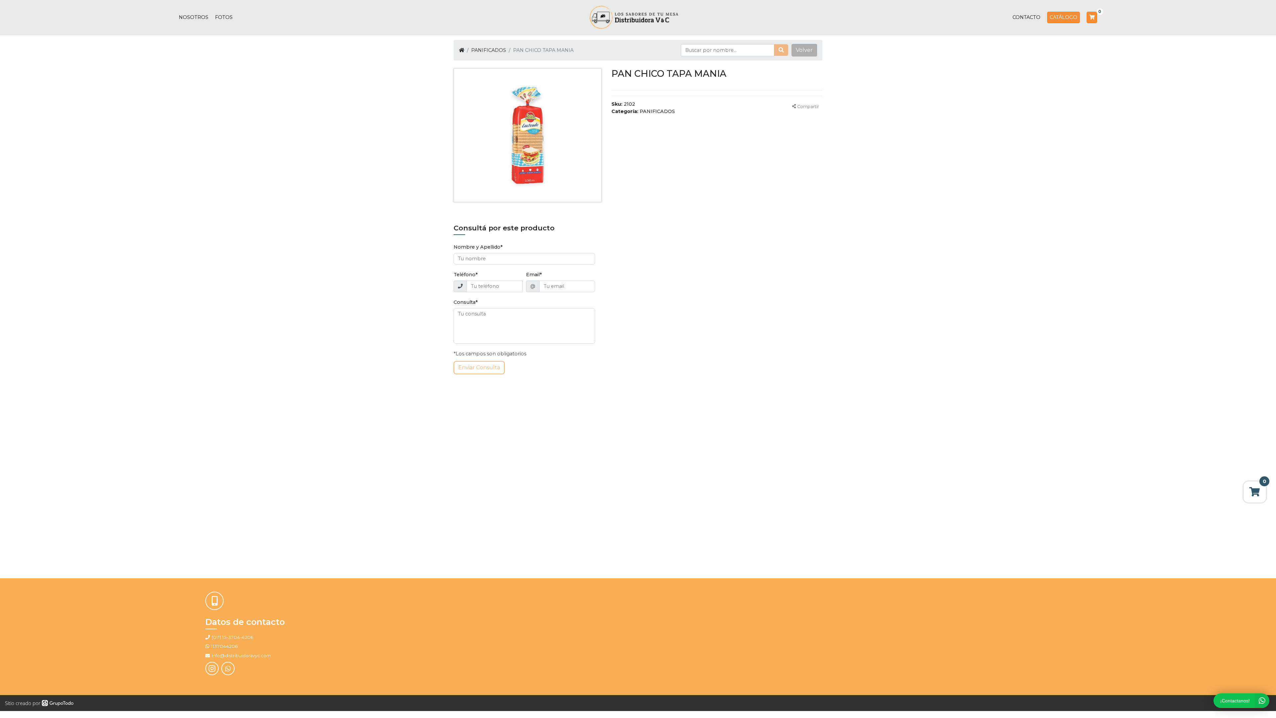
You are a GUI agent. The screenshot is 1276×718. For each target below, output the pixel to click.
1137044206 (224, 646)
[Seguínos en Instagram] (212, 668)
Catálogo (1063, 17)
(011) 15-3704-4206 (232, 637)
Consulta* (466, 302)
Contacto (1026, 17)
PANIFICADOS (488, 50)
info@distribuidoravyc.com (241, 655)
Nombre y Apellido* (478, 247)
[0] (1092, 17)
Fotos (224, 17)
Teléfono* (466, 275)
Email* (534, 275)
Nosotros (193, 17)
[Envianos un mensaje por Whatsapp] (228, 668)
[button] (804, 50)
